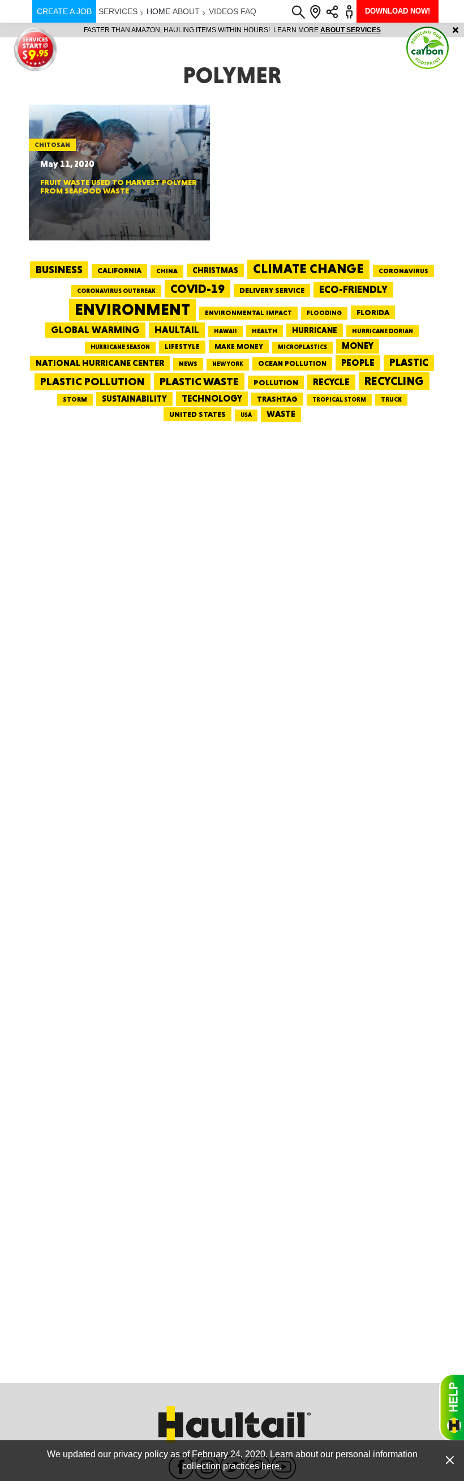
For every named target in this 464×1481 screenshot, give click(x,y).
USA (246, 415)
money (357, 346)
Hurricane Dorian (382, 331)
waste (281, 414)
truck (391, 399)
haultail (176, 329)
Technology (212, 398)
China (167, 271)
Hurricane (314, 330)
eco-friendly (353, 289)
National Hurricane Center (100, 363)
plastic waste (199, 381)
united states (197, 414)
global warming (95, 329)
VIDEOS (223, 11)
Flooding (324, 313)
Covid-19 (197, 289)
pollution (276, 382)
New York (227, 364)
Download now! (397, 11)
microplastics (302, 347)
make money (238, 346)
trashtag (277, 398)
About (186, 11)
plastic (408, 362)
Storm (75, 399)
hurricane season (120, 347)
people (358, 362)
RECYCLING (394, 381)
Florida (372, 312)
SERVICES (118, 11)
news (188, 364)
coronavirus (403, 271)
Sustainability (134, 399)
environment (132, 309)
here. (271, 1466)
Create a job (64, 11)
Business (59, 269)
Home (158, 11)
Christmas (215, 270)
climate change (308, 269)
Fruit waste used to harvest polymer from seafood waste (118, 186)
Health (264, 331)
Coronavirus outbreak (116, 291)
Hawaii (225, 331)
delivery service (271, 290)
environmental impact (248, 313)
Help (451, 1407)
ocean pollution (292, 363)
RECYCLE (331, 382)
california (119, 270)
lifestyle (182, 346)
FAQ (248, 11)
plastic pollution (92, 381)
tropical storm (339, 399)
